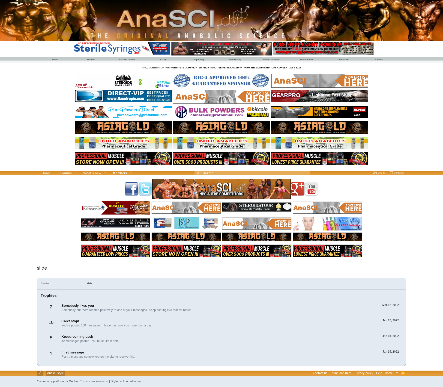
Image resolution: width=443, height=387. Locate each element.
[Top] (397, 373)
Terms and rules (341, 373)
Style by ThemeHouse (126, 381)
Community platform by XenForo (72, 381)
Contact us (320, 373)
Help (379, 373)
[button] (75, 173)
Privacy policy (363, 373)
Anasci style (55, 373)
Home (389, 373)
